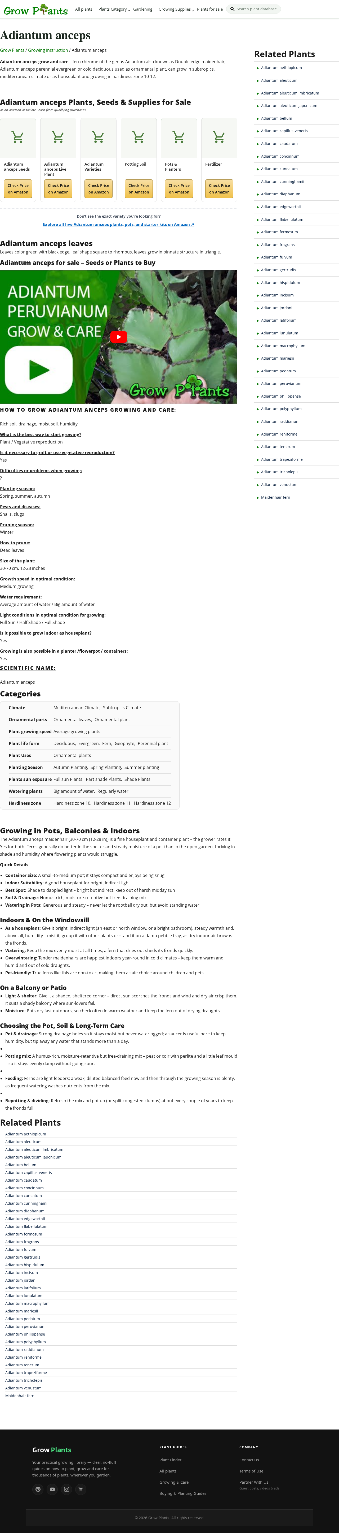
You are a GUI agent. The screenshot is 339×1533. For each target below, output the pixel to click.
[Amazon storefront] (80, 1489)
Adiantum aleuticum (23, 1141)
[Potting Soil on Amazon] (139, 138)
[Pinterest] (37, 1489)
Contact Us (249, 1459)
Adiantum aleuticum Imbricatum (34, 1149)
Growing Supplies (175, 9)
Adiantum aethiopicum (25, 1133)
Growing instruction (48, 50)
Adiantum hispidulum (24, 1264)
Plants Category (113, 9)
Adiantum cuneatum (23, 1195)
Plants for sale (210, 9)
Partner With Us (259, 1485)
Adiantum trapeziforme (26, 1372)
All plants (83, 9)
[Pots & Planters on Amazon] (179, 138)
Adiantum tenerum (22, 1364)
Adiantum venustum (23, 1387)
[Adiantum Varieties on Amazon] (98, 138)
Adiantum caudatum (23, 1180)
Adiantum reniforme (23, 1357)
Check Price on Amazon (18, 189)
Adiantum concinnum (24, 1187)
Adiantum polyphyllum (25, 1341)
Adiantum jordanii (21, 1280)
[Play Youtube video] (118, 337)
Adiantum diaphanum (24, 1210)
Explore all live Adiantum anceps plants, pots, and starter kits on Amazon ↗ (118, 224)
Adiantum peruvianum (25, 1326)
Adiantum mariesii (21, 1311)
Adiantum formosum (23, 1234)
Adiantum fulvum (20, 1249)
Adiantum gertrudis (22, 1257)
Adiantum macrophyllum (27, 1303)
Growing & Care (174, 1482)
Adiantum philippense (25, 1334)
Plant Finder (170, 1459)
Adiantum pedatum (22, 1318)
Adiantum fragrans (22, 1241)
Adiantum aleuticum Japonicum (33, 1157)
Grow (51, 1449)
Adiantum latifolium (23, 1287)
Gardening (142, 9)
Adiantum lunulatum (23, 1295)
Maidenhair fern (19, 1395)
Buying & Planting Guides (182, 1493)
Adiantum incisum (21, 1272)
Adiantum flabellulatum (26, 1226)
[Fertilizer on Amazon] (219, 138)
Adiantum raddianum (24, 1349)
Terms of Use (251, 1471)
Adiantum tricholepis (24, 1380)
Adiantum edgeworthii (25, 1218)
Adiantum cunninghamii (26, 1203)
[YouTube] (52, 1489)
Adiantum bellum (20, 1164)
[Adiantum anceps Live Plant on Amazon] (58, 138)
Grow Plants (12, 50)
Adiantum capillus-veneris (28, 1172)
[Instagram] (66, 1489)
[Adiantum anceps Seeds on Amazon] (18, 138)
